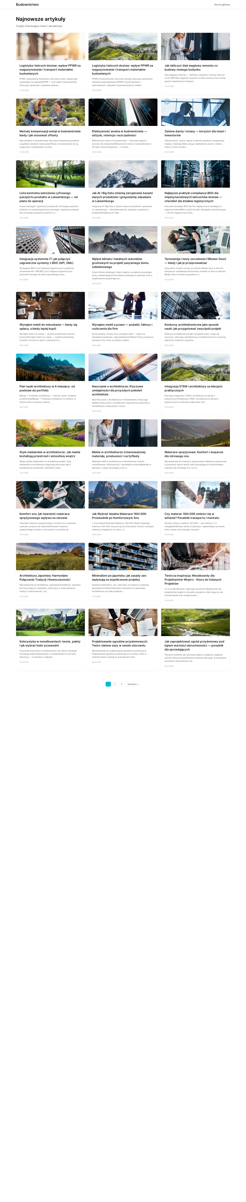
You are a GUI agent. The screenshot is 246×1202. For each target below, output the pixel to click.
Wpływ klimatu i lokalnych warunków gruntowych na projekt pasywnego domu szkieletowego (120, 263)
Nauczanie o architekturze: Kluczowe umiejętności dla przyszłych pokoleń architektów (117, 390)
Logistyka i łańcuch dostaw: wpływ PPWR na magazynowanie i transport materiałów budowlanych (50, 69)
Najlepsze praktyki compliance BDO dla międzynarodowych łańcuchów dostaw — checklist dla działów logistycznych (193, 197)
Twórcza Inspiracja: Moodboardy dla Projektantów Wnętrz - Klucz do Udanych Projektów (193, 579)
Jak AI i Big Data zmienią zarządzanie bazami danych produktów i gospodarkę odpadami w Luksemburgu (122, 197)
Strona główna (222, 4)
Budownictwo (27, 4)
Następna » (133, 684)
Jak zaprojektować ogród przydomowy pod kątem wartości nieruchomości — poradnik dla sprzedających (194, 645)
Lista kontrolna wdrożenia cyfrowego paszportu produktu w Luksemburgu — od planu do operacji (49, 197)
